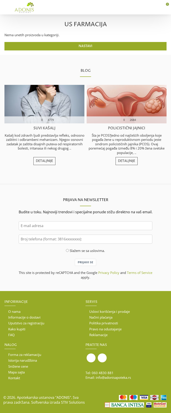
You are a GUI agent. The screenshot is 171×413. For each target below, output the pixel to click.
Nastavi (85, 46)
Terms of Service (139, 272)
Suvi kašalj (44, 128)
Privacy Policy (108, 272)
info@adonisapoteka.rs (113, 377)
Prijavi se (85, 262)
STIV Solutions (73, 402)
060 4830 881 (103, 373)
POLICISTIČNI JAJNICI (126, 128)
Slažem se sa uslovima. (87, 250)
